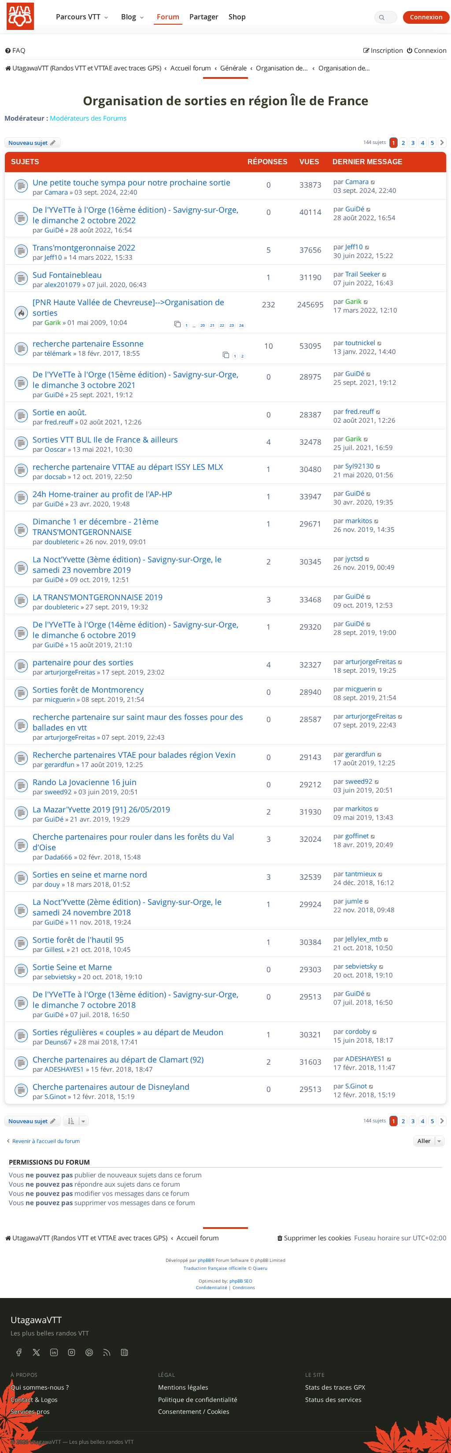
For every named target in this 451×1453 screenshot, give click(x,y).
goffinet (357, 835)
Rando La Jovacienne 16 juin (85, 782)
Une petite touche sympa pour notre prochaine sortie (131, 182)
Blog (129, 17)
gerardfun (59, 764)
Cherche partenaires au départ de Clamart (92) (118, 1059)
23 (231, 325)
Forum (168, 17)
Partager (203, 17)
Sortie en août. (60, 412)
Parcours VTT (79, 17)
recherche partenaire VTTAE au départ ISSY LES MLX (128, 466)
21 (212, 325)
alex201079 (62, 284)
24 (241, 325)
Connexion (426, 17)
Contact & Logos (34, 1400)
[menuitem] (15, 50)
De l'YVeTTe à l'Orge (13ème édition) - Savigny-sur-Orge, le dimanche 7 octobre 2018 (135, 999)
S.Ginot (55, 1096)
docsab (55, 476)
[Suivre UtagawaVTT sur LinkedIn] (54, 1353)
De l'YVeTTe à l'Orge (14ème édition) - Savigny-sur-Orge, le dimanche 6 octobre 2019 (135, 629)
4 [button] (422, 143)
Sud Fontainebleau (67, 274)
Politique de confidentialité (197, 1400)
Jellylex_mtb (363, 938)
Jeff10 (53, 257)
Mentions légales (183, 1387)
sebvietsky (60, 976)
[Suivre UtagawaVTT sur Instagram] (71, 1353)
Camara (56, 192)
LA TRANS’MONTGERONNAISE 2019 (98, 597)
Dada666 (58, 856)
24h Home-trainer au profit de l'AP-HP (102, 494)
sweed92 (58, 791)
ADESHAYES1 (64, 1069)
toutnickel (360, 342)
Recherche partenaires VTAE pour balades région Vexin (134, 754)
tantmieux (360, 873)
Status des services (333, 1400)
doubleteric (61, 541)
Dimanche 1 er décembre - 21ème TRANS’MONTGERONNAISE (96, 526)
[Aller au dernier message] (373, 181)
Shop (237, 17)
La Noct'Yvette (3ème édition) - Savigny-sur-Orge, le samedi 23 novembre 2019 (127, 564)
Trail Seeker (362, 273)
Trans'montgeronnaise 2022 (84, 247)
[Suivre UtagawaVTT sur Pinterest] (89, 1353)
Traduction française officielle (215, 1268)
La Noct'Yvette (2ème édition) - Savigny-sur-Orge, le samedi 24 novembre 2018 (127, 907)
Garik (52, 322)
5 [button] (432, 143)
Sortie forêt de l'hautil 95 (78, 939)
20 (202, 325)
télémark (57, 353)
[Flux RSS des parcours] (107, 1353)
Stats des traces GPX (335, 1387)
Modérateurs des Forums (88, 118)
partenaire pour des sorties (83, 662)
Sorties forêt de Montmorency (88, 689)
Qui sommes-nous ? (40, 1387)
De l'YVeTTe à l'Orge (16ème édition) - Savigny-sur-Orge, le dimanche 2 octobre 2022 (135, 214)
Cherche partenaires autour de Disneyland (111, 1086)
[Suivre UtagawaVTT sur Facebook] (18, 1353)
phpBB (204, 1260)
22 (222, 325)
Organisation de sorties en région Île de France (226, 101)
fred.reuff (58, 421)
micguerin (59, 699)
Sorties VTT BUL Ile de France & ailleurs (105, 439)
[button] (442, 142)
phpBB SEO (240, 1281)
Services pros (30, 1412)
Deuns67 (58, 1041)
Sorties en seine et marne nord (90, 874)
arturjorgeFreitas (69, 671)
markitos (358, 520)
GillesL (54, 949)
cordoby (357, 1031)
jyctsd (354, 558)
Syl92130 (359, 465)
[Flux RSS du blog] (124, 1353)
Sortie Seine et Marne (72, 967)
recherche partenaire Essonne (88, 343)
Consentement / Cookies (193, 1412)
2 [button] (403, 143)
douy (52, 884)
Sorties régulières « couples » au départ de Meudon (128, 1032)
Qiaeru (260, 1268)
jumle (353, 900)
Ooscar (55, 449)
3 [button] (412, 143)
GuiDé (53, 229)
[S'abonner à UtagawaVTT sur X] (36, 1353)
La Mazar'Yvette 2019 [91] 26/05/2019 (101, 809)
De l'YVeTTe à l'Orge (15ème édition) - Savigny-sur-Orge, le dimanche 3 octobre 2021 (135, 379)
